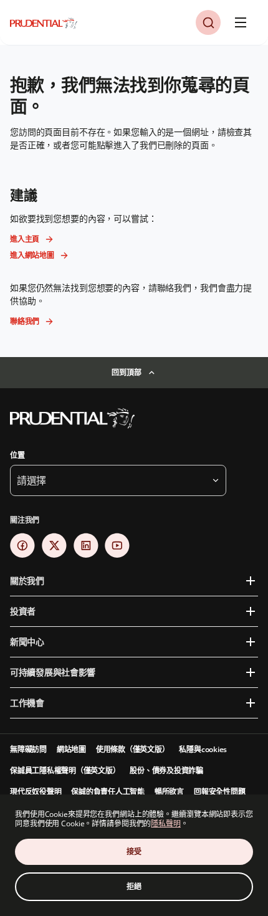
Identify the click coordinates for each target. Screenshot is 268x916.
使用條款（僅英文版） (133, 749)
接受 (134, 851)
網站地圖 (71, 749)
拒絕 (134, 886)
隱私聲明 (166, 823)
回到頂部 (126, 372)
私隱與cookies (203, 749)
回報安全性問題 (219, 791)
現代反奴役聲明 (35, 791)
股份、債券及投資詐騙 (166, 770)
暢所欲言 (169, 791)
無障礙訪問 (28, 749)
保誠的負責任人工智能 (108, 791)
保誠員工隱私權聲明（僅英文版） (65, 770)
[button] (208, 22)
